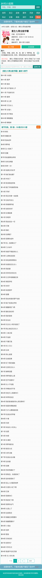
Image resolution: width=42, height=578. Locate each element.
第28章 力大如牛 (6, 247)
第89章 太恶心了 (6, 508)
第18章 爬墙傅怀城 (7, 204)
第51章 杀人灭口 (6, 346)
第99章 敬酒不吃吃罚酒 (9, 551)
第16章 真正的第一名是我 (9, 196)
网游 (38, 13)
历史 (31, 13)
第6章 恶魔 (4, 153)
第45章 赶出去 (6, 320)
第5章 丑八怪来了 (7, 149)
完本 (31, 17)
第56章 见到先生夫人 (8, 367)
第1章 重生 (4, 131)
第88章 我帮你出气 (7, 504)
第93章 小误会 (6, 526)
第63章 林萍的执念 (7, 397)
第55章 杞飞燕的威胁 (8, 363)
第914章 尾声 (5, 80)
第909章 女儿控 (6, 101)
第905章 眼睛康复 (7, 118)
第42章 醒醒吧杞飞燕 (8, 307)
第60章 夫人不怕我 (7, 384)
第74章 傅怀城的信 (7, 444)
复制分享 (37, 67)
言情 (10, 17)
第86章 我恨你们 (6, 496)
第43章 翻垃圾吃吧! (7, 311)
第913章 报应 (5, 84)
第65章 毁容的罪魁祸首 (9, 406)
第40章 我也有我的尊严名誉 (10, 299)
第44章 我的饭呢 (6, 316)
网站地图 (21, 575)
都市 (24, 13)
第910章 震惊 (5, 97)
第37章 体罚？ (6, 286)
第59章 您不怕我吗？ (8, 380)
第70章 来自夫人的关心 (9, 427)
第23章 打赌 (5, 226)
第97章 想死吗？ (6, 543)
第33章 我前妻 (6, 269)
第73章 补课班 (6, 440)
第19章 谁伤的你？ (7, 209)
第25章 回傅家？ (6, 234)
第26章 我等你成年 (7, 239)
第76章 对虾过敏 (6, 453)
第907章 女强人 (6, 109)
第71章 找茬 (5, 431)
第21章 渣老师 (6, 217)
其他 (17, 17)
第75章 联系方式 (6, 448)
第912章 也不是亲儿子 (8, 88)
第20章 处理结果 (6, 213)
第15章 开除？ (6, 191)
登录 (38, 17)
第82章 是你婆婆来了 (8, 478)
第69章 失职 (5, 423)
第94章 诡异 (5, 530)
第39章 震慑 (5, 294)
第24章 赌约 (5, 230)
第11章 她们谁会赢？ (8, 174)
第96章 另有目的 (6, 538)
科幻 (4, 17)
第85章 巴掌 (5, 491)
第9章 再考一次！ (7, 166)
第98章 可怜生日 (6, 547)
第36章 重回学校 (6, 281)
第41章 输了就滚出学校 (9, 303)
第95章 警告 (5, 534)
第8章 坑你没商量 (7, 161)
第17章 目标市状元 (7, 200)
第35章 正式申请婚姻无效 (9, 277)
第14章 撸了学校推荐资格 (9, 187)
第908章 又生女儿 (7, 105)
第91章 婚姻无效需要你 (9, 517)
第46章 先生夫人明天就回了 (10, 324)
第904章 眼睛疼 (6, 122)
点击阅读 (31, 47)
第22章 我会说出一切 (8, 221)
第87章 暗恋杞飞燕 (7, 500)
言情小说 (14, 26)
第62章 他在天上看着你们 (9, 393)
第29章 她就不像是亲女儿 (9, 251)
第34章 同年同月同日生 (9, 273)
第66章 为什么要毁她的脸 (9, 410)
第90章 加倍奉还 (6, 513)
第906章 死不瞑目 (7, 114)
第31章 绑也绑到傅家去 (9, 260)
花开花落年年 (20, 34)
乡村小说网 (7, 3)
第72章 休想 (5, 436)
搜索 (38, 7)
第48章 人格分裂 (6, 333)
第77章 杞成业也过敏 (8, 457)
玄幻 (10, 13)
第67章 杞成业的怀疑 (8, 414)
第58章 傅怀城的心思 (8, 376)
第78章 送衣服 (6, 461)
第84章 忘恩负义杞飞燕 (9, 487)
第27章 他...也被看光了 (8, 243)
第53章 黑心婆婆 (6, 354)
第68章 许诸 (5, 418)
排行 (24, 17)
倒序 (38, 127)
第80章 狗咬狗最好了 (8, 470)
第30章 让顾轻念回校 (8, 256)
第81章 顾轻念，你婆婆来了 (10, 474)
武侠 (17, 13)
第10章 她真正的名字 (8, 170)
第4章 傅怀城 (5, 144)
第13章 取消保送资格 (8, 183)
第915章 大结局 (24, 42)
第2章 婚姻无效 (6, 136)
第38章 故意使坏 (6, 290)
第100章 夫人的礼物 (7, 556)
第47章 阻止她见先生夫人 (9, 329)
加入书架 (11, 47)
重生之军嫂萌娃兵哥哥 (15, 61)
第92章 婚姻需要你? (7, 521)
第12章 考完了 (6, 179)
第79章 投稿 (5, 466)
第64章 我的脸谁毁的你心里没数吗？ (13, 401)
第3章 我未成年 (6, 140)
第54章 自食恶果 (6, 358)
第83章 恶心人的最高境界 (9, 483)
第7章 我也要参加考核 (8, 157)
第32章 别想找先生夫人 (9, 264)
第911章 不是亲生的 (7, 92)
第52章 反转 (5, 350)
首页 (4, 13)
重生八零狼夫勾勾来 (16, 59)
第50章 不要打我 (6, 341)
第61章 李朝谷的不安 (8, 388)
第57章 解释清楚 (6, 371)
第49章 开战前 (6, 337)
